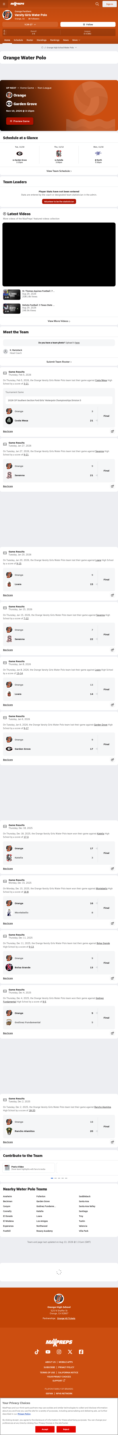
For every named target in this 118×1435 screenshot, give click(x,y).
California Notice (68, 1372)
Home (7, 39)
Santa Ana (84, 1201)
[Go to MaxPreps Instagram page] (59, 1352)
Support (57, 1380)
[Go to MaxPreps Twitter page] (70, 1352)
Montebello (101, 888)
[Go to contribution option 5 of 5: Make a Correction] (66, 1178)
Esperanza (8, 1225)
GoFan (49, 1393)
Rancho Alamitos (102, 1107)
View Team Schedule (58, 171)
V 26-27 (29, 24)
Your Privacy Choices (59, 1376)
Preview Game (21, 121)
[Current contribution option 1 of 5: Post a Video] (52, 1178)
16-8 (26, 891)
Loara (98, 560)
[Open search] (97, 4)
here (77, 342)
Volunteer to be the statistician (59, 201)
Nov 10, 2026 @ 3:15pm (20, 110)
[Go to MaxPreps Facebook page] (81, 1352)
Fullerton (40, 1196)
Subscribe (49, 1367)
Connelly (7, 1211)
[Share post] (112, 431)
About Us (50, 1361)
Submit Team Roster (58, 361)
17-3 (26, 836)
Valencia (83, 1225)
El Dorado (8, 1216)
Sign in (109, 4)
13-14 (19, 673)
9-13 (31, 946)
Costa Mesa (101, 380)
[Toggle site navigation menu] (4, 4)
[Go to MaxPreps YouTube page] (47, 1352)
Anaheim (7, 1196)
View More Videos (58, 321)
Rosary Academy (44, 1230)
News (66, 39)
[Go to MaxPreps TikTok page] (36, 1352)
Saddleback (84, 1196)
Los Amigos (42, 1220)
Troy (81, 1216)
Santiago (83, 1211)
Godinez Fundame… (46, 1206)
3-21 (26, 383)
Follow (89, 24)
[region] (59, 1416)
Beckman (7, 1201)
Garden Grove (100, 724)
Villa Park (83, 1230)
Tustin (82, 1220)
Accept (45, 1429)
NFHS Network (64, 1393)
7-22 (26, 618)
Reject (66, 1429)
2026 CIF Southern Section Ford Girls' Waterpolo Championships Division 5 (44, 400)
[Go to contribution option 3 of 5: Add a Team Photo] (59, 1178)
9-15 (18, 563)
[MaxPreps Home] (17, 4)
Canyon (6, 1206)
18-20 (32, 1110)
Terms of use (47, 1372)
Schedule (18, 39)
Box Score (8, 431)
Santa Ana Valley (87, 1206)
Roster (30, 39)
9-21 (26, 454)
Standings (42, 39)
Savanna (99, 451)
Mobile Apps (66, 1361)
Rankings (54, 39)
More (75, 39)
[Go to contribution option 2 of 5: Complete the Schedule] (55, 1178)
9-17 (26, 728)
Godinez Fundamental (28, 1022)
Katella (100, 833)
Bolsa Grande (103, 943)
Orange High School (59, 1307)
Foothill (7, 1230)
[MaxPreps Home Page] (42, 47)
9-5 (44, 1001)
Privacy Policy (66, 1367)
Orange (19, 411)
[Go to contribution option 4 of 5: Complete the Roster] (62, 1178)
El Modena (8, 1220)
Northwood (41, 1225)
